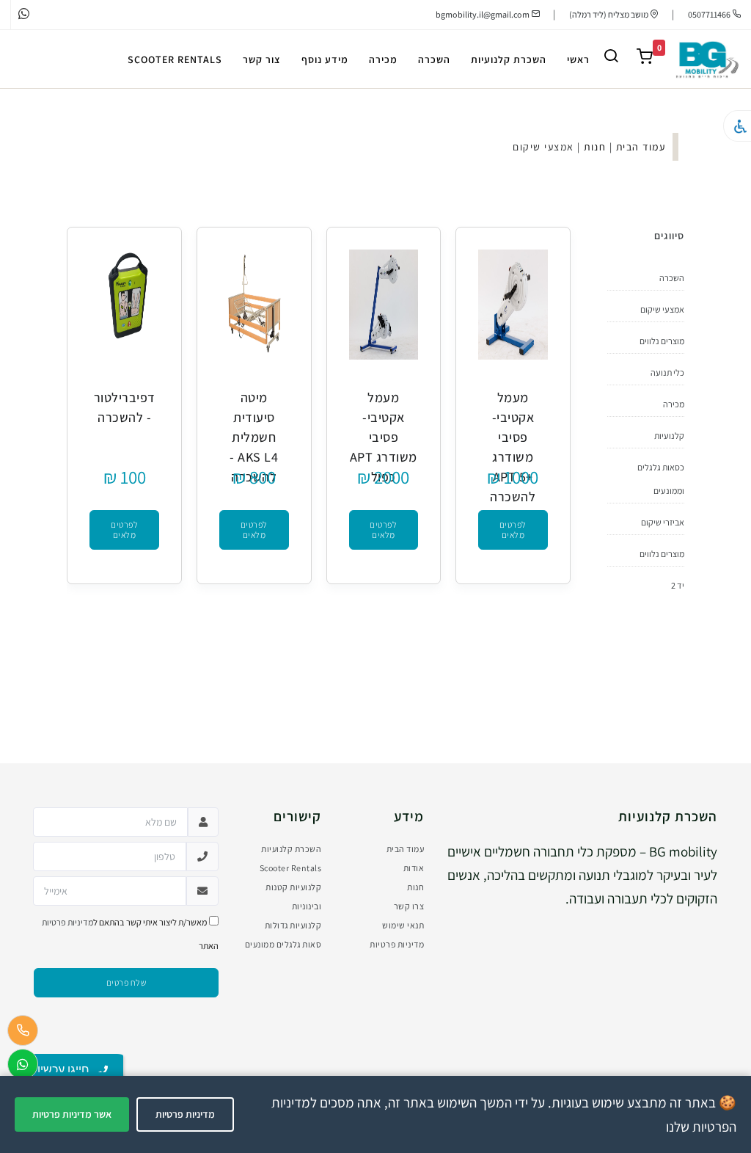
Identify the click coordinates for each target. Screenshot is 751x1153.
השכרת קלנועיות (508, 59)
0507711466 (710, 14)
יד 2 (677, 585)
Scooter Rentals (291, 867)
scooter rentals (175, 59)
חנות (595, 146)
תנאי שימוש (403, 925)
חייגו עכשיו (67, 1069)
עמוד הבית (641, 146)
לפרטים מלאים (513, 529)
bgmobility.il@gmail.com (483, 14)
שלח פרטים (126, 982)
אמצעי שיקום (662, 309)
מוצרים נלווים (662, 341)
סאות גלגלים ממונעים (283, 944)
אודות (414, 867)
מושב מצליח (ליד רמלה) (609, 14)
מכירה (383, 59)
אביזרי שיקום (662, 522)
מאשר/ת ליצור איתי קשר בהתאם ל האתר (130, 934)
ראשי (578, 59)
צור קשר (262, 59)
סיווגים (669, 235)
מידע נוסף (324, 59)
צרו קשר (409, 906)
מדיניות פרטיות (397, 944)
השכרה (434, 59)
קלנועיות (669, 435)
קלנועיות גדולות (293, 925)
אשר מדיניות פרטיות (71, 1114)
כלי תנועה (667, 372)
